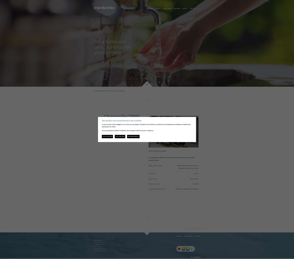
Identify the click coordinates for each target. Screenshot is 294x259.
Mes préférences (133, 136)
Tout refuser (120, 136)
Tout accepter (107, 136)
